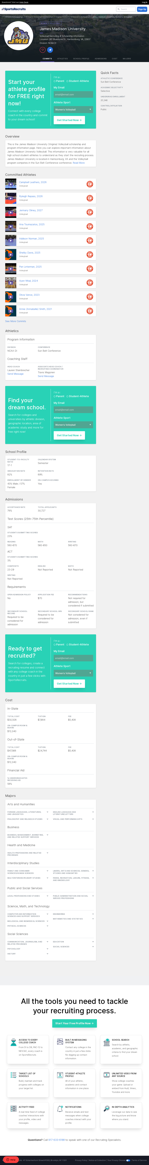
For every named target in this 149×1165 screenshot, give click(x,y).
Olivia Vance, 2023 (29, 294)
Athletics (62, 59)
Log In (144, 2)
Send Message (15, 373)
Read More (79, 162)
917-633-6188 (56, 1139)
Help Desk (23, 2)
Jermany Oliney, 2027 (31, 210)
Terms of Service (139, 1160)
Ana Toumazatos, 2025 (32, 224)
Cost (114, 59)
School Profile (81, 59)
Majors (127, 59)
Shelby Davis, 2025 (30, 252)
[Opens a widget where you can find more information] (11, 1160)
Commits (47, 59)
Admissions (101, 59)
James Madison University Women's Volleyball (112, 17)
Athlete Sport (62, 102)
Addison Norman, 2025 (32, 238)
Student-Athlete (78, 80)
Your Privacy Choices (117, 1160)
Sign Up (142, 9)
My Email (59, 87)
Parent (60, 80)
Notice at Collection (97, 1160)
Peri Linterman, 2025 (30, 266)
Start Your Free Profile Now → (74, 1023)
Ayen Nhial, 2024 (29, 280)
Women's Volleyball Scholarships (39, 17)
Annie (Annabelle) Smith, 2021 (36, 309)
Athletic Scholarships (14, 17)
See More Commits (15, 321)
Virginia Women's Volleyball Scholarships (72, 17)
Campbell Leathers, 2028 (33, 182)
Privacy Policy (81, 1160)
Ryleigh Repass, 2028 (31, 196)
